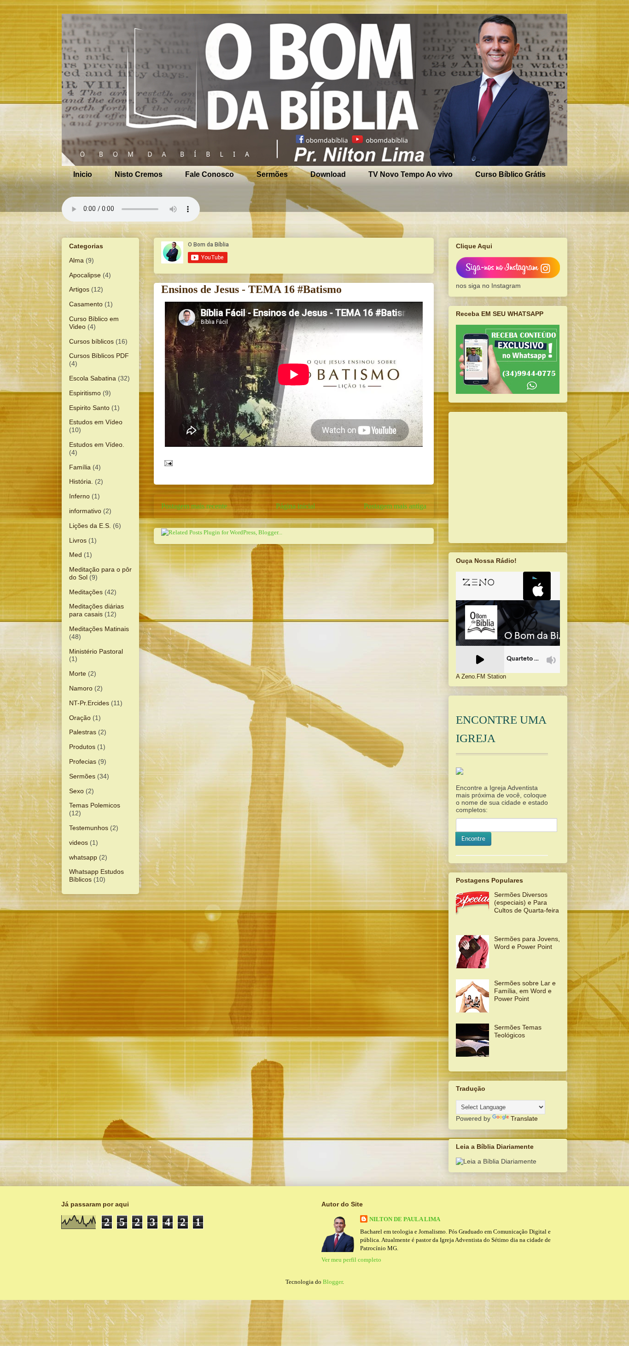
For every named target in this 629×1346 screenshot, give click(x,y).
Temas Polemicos (94, 805)
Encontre (473, 839)
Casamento (86, 304)
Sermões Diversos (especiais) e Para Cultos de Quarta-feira (526, 902)
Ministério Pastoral (96, 651)
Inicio (82, 174)
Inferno (79, 496)
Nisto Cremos (139, 174)
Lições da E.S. (90, 525)
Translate (524, 1118)
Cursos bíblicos (91, 341)
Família (80, 467)
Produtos (82, 746)
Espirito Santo (89, 407)
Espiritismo (85, 393)
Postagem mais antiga (395, 506)
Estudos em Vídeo (95, 422)
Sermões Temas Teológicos (518, 1031)
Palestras (82, 732)
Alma (76, 260)
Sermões (272, 174)
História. (81, 481)
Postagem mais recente (194, 506)
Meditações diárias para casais (96, 610)
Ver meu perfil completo (351, 1259)
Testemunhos (88, 827)
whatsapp (83, 857)
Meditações (86, 592)
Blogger (333, 1281)
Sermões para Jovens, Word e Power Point (527, 942)
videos (78, 842)
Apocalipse (85, 275)
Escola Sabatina (92, 378)
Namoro (81, 688)
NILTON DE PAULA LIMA (404, 1219)
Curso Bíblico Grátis (510, 174)
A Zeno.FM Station (481, 676)
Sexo (76, 791)
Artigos (79, 289)
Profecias (82, 761)
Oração (80, 717)
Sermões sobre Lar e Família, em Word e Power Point (525, 990)
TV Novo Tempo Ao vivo (410, 174)
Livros (78, 540)
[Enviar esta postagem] (167, 462)
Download (328, 174)
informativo (85, 511)
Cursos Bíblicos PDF (99, 355)
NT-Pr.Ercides (89, 703)
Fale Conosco (209, 174)
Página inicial (295, 506)
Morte (77, 673)
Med (75, 554)
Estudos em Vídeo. (96, 444)
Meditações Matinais (99, 628)
